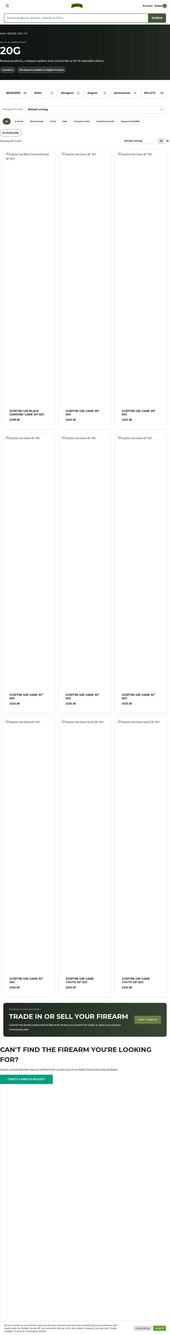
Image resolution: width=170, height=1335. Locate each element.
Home (2, 33)
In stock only (10, 133)
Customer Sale (81, 121)
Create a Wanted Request (26, 1079)
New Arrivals (36, 121)
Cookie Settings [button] (143, 1328)
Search (157, 18)
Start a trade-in (147, 1019)
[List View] (167, 141)
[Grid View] (161, 141)
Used (53, 121)
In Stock (19, 121)
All (6, 121)
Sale (64, 121)
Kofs (20, 33)
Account (148, 5)
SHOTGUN (11, 33)
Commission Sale (105, 121)
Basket (160, 5)
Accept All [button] (159, 1328)
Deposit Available (130, 121)
